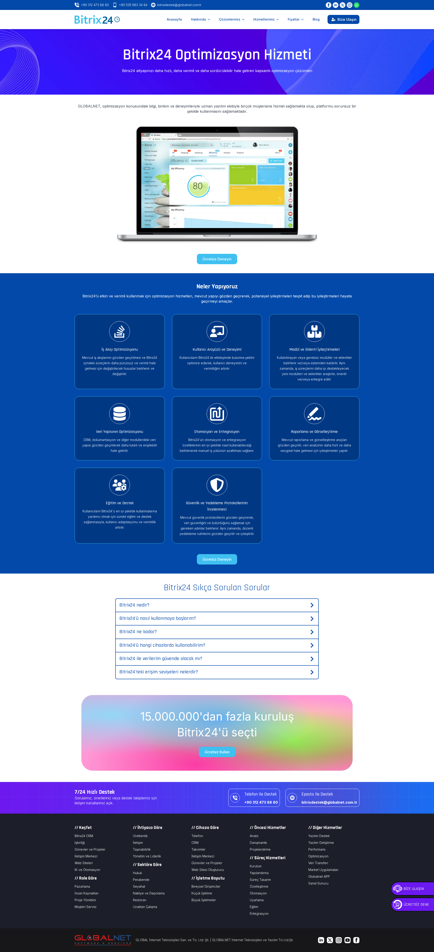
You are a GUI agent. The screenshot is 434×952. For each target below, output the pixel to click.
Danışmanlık (258, 843)
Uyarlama (257, 900)
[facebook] (356, 940)
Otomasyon (258, 893)
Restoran (139, 900)
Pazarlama (82, 886)
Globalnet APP (319, 876)
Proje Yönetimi (85, 900)
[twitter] (330, 940)
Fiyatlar (294, 19)
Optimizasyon (318, 856)
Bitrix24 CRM (84, 836)
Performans (317, 849)
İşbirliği (80, 843)
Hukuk (137, 873)
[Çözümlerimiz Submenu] (244, 19)
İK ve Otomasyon (87, 870)
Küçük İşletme (201, 893)
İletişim (138, 843)
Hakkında (198, 19)
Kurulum (256, 866)
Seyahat (139, 886)
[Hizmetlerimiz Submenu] (279, 19)
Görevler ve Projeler (90, 849)
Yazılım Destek (319, 836)
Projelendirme (260, 849)
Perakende (141, 880)
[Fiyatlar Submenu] (304, 19)
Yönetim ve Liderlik (147, 856)
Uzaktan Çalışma (145, 907)
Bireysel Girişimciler (205, 886)
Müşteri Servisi (85, 907)
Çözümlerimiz (229, 19)
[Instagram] (349, 5)
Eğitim (254, 907)
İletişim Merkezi (86, 856)
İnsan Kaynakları (87, 893)
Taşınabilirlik (142, 849)
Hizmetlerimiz (264, 19)
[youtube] (347, 940)
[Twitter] (342, 5)
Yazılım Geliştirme (321, 843)
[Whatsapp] (356, 5)
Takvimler (198, 849)
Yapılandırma (259, 873)
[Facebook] (328, 5)
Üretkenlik (140, 836)
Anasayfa (174, 19)
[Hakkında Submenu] (210, 19)
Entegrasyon (259, 913)
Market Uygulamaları (323, 870)
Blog (316, 19)
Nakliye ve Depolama (149, 893)
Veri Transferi (318, 863)
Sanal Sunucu (318, 883)
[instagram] (339, 940)
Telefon (197, 836)
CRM (194, 843)
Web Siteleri (84, 863)
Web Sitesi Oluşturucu (207, 870)
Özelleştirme (259, 886)
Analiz (254, 836)
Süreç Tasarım (260, 880)
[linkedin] (321, 940)
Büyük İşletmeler (203, 900)
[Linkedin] (335, 5)
